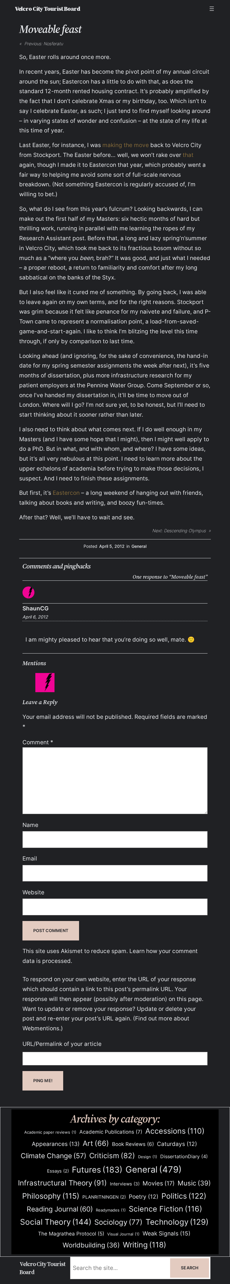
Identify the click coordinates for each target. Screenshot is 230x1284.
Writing (144, 1244)
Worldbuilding (91, 1245)
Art (96, 1143)
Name (30, 824)
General (138, 546)
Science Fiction (165, 1208)
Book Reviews (133, 1144)
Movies (159, 1183)
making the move (125, 145)
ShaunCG (35, 608)
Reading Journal (60, 1209)
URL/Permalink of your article (62, 1043)
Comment (37, 742)
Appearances (56, 1144)
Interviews (125, 1184)
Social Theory (55, 1221)
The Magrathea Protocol (71, 1234)
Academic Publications (110, 1132)
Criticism (112, 1155)
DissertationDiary (184, 1156)
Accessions (175, 1130)
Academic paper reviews (50, 1132)
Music (194, 1183)
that (188, 154)
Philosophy (50, 1195)
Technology (177, 1221)
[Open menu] (211, 8)
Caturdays (177, 1144)
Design (147, 1156)
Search (189, 1267)
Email (29, 858)
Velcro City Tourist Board (47, 9)
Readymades (111, 1210)
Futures (97, 1169)
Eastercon (66, 492)
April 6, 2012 (35, 616)
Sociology (118, 1222)
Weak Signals (166, 1233)
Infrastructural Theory (62, 1182)
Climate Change (53, 1156)
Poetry (143, 1196)
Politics (183, 1195)
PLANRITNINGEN (104, 1197)
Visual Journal (123, 1234)
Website (33, 892)
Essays (58, 1171)
